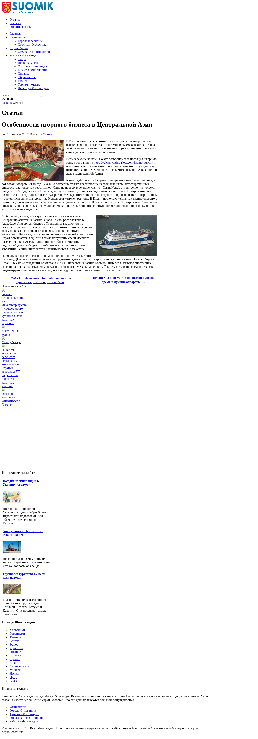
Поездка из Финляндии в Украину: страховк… (21, 482)
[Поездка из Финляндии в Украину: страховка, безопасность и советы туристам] (13, 502)
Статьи (47, 134)
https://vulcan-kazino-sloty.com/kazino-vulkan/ (123, 162)
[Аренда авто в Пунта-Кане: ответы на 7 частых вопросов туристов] (13, 552)
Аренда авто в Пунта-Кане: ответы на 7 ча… (23, 532)
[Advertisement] (75, 416)
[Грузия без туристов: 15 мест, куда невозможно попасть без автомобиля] (13, 593)
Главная (7, 103)
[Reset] (41, 96)
